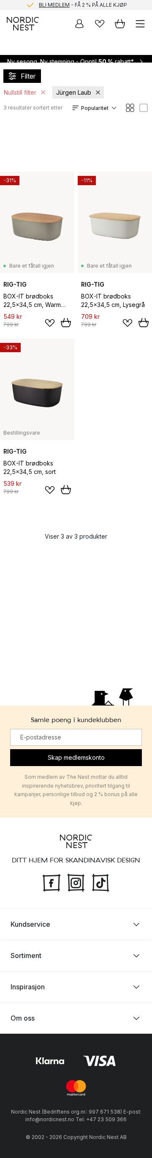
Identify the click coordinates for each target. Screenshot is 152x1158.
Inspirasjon (28, 987)
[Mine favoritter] (100, 24)
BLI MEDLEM (54, 5)
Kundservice (30, 924)
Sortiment (26, 955)
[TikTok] (100, 882)
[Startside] (23, 23)
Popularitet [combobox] (95, 108)
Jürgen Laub (73, 92)
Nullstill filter (20, 92)
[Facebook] (51, 882)
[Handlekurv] (120, 24)
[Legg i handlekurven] (66, 323)
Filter (28, 76)
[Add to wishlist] (50, 323)
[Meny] (140, 24)
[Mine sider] (79, 24)
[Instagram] (76, 882)
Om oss (23, 1018)
